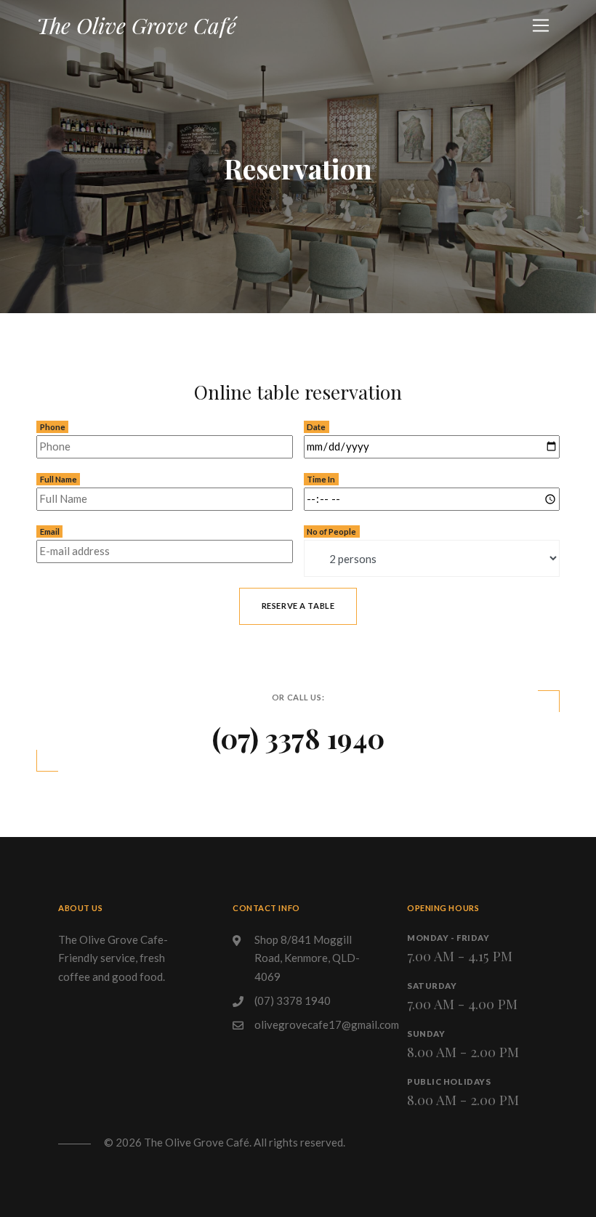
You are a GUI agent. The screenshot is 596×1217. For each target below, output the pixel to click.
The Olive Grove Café (136, 25)
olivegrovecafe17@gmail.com (326, 1024)
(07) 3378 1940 (298, 737)
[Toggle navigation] (540, 25)
